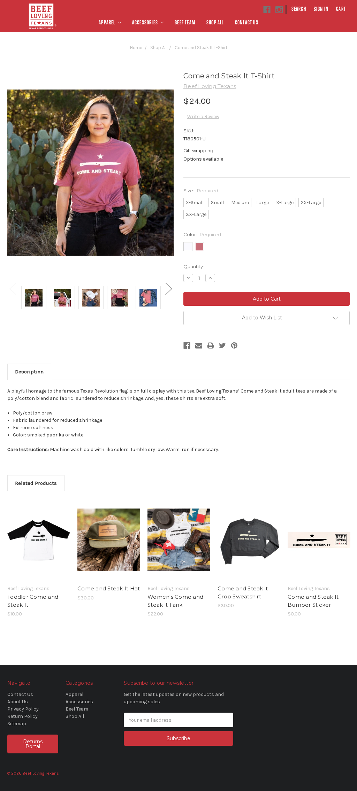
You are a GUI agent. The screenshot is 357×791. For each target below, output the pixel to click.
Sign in (321, 9)
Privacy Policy (23, 709)
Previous (13, 288)
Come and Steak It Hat (108, 588)
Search (298, 9)
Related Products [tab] (36, 483)
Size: (200, 190)
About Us (17, 702)
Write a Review (203, 116)
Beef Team (185, 22)
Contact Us (246, 22)
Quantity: (193, 266)
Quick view (38, 533)
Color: (202, 234)
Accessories (145, 22)
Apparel (107, 22)
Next (168, 288)
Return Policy (22, 716)
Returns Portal (33, 744)
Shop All (215, 22)
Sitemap (16, 724)
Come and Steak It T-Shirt (201, 47)
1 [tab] (178, 621)
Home (136, 47)
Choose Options (38, 546)
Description (29, 372)
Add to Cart (109, 546)
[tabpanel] (39, 558)
